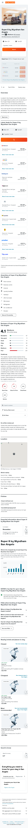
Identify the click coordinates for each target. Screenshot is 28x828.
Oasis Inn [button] (3, 664)
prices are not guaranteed (7, 803)
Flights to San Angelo (9, 787)
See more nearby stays (21, 644)
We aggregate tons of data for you (11, 811)
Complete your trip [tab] (8, 776)
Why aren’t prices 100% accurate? (11, 813)
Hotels (11, 821)
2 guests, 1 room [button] (7, 45)
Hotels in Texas (19, 823)
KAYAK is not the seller (8, 808)
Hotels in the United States (9, 823)
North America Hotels (19, 821)
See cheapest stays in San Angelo (21, 676)
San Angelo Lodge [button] (6, 697)
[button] (2, 2)
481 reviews (17, 34)
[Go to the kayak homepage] (10, 2)
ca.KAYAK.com (5, 821)
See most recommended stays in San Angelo (21, 708)
